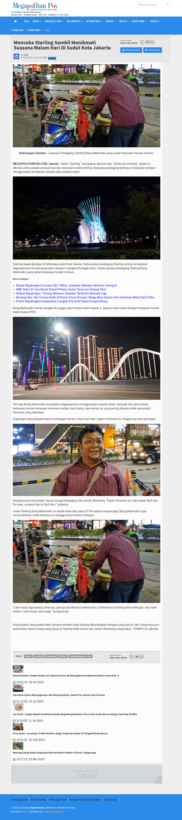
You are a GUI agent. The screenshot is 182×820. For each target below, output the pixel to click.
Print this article (131, 50)
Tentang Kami (19, 799)
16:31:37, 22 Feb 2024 (29, 739)
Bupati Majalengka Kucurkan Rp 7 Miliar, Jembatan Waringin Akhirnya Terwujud (66, 285)
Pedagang (51, 656)
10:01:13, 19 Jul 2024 (28, 682)
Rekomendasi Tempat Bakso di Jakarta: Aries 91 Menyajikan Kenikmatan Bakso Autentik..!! (66, 675)
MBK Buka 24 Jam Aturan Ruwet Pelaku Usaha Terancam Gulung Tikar (61, 289)
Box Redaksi (39, 799)
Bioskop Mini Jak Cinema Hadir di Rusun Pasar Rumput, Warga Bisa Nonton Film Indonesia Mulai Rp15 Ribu (85, 297)
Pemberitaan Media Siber (85, 799)
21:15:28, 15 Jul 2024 (28, 701)
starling (38, 656)
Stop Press (110, 799)
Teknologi (17, 30)
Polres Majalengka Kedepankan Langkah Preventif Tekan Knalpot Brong (62, 301)
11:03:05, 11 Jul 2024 (28, 720)
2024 (26, 21)
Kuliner (52, 58)
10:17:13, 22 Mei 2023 (28, 759)
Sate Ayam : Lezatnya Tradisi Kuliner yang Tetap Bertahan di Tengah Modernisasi (60, 733)
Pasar (28, 656)
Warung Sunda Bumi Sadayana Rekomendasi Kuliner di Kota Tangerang (54, 752)
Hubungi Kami (58, 799)
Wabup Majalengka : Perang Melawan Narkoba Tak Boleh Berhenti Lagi (61, 293)
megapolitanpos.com (80, 656)
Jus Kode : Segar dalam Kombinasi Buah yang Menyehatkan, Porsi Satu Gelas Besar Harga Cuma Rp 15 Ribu (75, 714)
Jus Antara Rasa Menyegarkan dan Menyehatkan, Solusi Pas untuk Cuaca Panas (59, 695)
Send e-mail (152, 50)
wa (152, 42)
